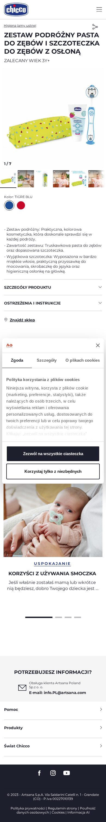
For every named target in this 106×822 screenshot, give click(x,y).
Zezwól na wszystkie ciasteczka (53, 453)
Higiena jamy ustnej (20, 25)
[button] (53, 118)
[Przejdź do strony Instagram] (53, 773)
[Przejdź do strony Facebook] (39, 773)
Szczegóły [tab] (47, 360)
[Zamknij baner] (98, 345)
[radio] (9, 205)
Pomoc (11, 709)
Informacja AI (78, 812)
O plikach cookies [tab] (83, 360)
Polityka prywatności (28, 808)
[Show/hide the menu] (99, 10)
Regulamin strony (62, 808)
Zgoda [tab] (17, 360)
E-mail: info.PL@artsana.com (57, 692)
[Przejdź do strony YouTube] (66, 773)
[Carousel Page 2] (58, 616)
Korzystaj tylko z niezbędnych (53, 471)
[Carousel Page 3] (68, 616)
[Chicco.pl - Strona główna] (16, 9)
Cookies (58, 812)
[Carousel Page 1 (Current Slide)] (38, 616)
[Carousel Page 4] (77, 616)
